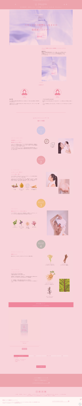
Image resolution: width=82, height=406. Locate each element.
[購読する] (68, 401)
